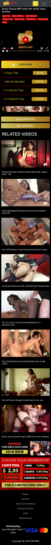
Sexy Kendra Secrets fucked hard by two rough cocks (23, 362)
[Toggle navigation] (44, 3)
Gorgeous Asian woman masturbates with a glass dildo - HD (24, 173)
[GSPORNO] (10, 3)
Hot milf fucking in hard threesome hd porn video (24, 249)
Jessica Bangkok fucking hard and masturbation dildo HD (24, 212)
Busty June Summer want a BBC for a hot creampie (25, 436)
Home (25, 494)
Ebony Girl (8, 19)
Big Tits (6, 16)
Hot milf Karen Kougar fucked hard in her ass (22, 400)
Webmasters (25, 518)
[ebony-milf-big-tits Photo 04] (36, 109)
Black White (17, 16)
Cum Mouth (31, 16)
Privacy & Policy (25, 508)
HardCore (31, 19)
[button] (3, 109)
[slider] (21, 51)
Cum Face (19, 19)
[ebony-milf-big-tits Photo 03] (25, 109)
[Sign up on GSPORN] (25, 448)
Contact (25, 499)
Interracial (42, 19)
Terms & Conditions (26, 503)
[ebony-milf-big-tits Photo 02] (15, 109)
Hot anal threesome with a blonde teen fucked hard (25, 286)
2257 (25, 513)
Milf (4, 22)
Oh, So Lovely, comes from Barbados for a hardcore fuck (21, 323)
